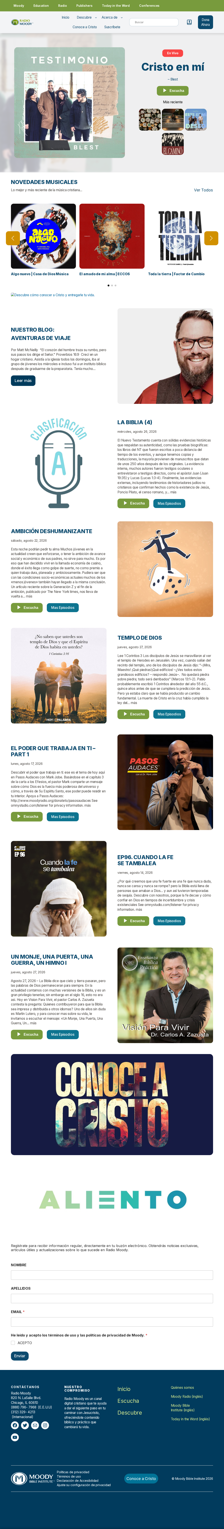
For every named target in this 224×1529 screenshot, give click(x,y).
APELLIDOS (21, 1288)
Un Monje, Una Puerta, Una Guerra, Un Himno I (52, 960)
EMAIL (18, 1312)
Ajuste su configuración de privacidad (84, 1485)
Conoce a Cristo (141, 1478)
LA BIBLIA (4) (134, 422)
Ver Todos (203, 189)
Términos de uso (69, 1476)
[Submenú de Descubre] (96, 17)
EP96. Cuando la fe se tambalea (145, 860)
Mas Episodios (169, 503)
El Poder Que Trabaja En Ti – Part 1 (53, 751)
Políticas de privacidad (73, 1472)
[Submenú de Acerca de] (122, 17)
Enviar (19, 1356)
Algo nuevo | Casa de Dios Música (40, 274)
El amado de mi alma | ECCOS (104, 274)
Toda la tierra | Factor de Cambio (176, 274)
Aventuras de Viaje (41, 338)
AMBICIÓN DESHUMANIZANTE (51, 531)
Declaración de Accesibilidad (77, 1480)
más (173, 492)
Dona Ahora (205, 22)
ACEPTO (25, 1343)
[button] (108, 285)
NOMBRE (18, 1265)
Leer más (23, 380)
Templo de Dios (139, 638)
